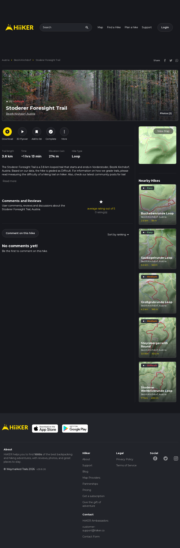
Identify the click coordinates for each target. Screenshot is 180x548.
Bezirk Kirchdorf (22, 60)
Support (147, 27)
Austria (5, 60)
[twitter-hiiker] (165, 458)
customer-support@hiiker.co (93, 528)
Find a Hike (114, 27)
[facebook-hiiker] (155, 458)
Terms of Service (126, 465)
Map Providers (91, 477)
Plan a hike (131, 27)
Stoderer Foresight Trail (48, 60)
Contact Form (91, 536)
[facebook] (164, 60)
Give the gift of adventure (91, 504)
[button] (9, 181)
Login (165, 27)
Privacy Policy (124, 459)
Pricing (86, 490)
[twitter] (170, 60)
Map (100, 27)
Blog (85, 471)
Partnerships (90, 483)
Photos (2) (166, 113)
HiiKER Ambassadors (95, 520)
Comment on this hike (20, 233)
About (86, 459)
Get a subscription (93, 496)
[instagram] (175, 60)
